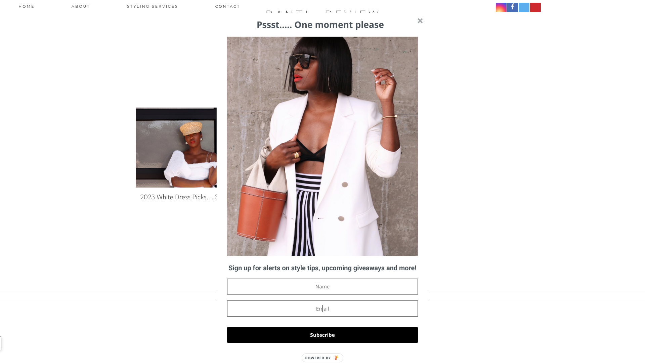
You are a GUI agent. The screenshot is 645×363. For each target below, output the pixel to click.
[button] (322, 268)
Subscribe (322, 334)
